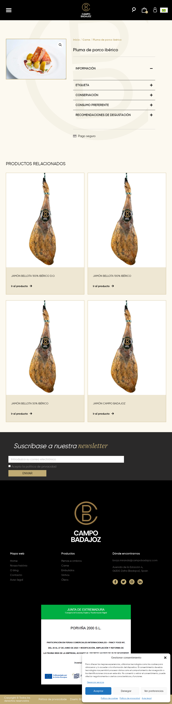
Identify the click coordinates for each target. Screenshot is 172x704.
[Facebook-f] (115, 582)
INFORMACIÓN (86, 68)
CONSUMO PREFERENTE (92, 105)
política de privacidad (41, 466)
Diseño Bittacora (80, 699)
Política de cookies (109, 698)
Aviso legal (147, 698)
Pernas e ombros (71, 560)
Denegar (126, 691)
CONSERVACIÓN (87, 95)
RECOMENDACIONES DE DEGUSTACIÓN (103, 115)
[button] (165, 657)
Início (76, 39)
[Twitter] (123, 582)
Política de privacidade (53, 699)
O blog (14, 570)
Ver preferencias (153, 691)
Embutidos (67, 570)
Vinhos (65, 575)
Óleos (64, 579)
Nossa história (18, 565)
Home (13, 560)
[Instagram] (132, 582)
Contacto (16, 575)
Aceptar (98, 691)
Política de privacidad (130, 698)
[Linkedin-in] (140, 582)
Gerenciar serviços (95, 682)
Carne (86, 39)
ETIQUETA (82, 85)
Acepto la (33, 466)
